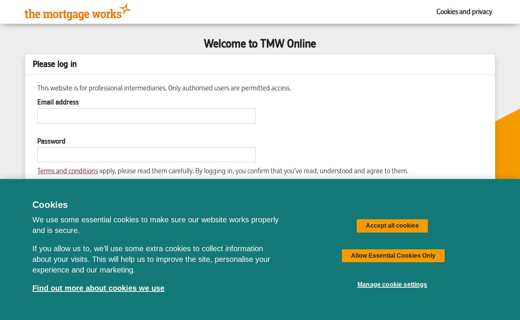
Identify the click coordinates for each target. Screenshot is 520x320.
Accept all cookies (392, 225)
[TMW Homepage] (78, 12)
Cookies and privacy (464, 12)
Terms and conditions (67, 171)
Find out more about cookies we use (98, 288)
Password (51, 141)
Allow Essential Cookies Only (393, 255)
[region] (260, 249)
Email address (58, 102)
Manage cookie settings (392, 284)
